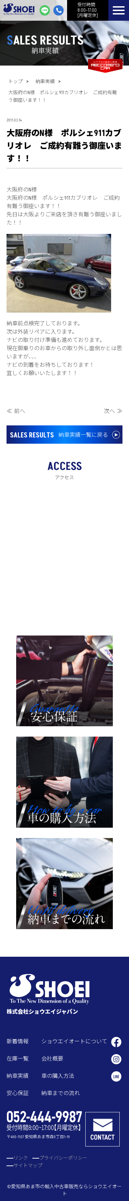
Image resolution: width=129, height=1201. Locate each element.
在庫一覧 (18, 1059)
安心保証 (18, 1093)
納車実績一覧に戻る (59, 435)
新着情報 (18, 1041)
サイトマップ (27, 1165)
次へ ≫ (113, 411)
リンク (20, 1158)
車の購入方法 (57, 1076)
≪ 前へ (16, 411)
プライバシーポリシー (63, 1158)
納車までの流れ (60, 1093)
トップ (15, 81)
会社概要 (52, 1059)
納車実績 (45, 81)
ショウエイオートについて (74, 1041)
